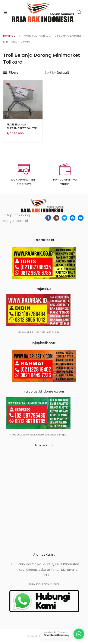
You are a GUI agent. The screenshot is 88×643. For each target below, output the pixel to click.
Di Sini (54, 584)
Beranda (9, 36)
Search (79, 12)
